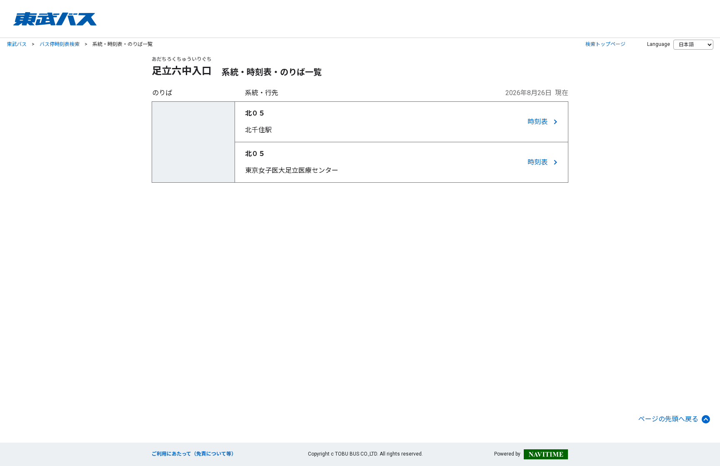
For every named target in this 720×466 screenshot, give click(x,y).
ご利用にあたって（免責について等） (194, 454)
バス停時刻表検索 (60, 44)
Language (658, 44)
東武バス (17, 44)
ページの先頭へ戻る (668, 419)
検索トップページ (605, 44)
